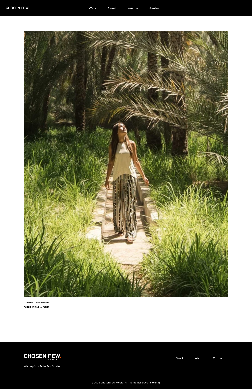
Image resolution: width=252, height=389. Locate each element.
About (199, 358)
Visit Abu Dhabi (37, 307)
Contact (218, 358)
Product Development (36, 302)
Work (180, 358)
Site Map (155, 382)
